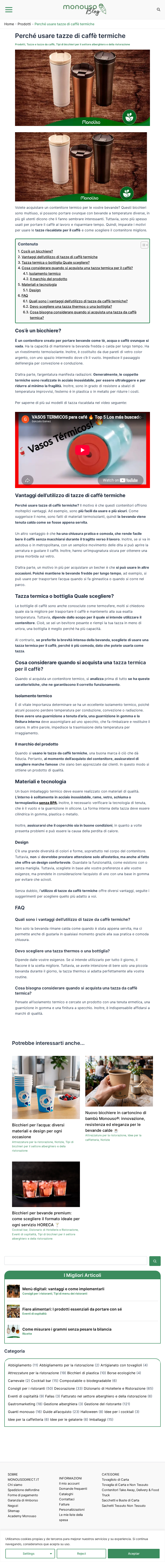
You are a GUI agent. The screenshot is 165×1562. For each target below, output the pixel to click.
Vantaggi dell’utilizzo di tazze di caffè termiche (60, 257)
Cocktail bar (20, 1229)
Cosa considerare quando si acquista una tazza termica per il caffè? (77, 268)
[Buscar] (155, 1261)
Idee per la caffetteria (25, 1419)
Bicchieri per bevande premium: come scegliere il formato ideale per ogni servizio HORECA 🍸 (46, 1218)
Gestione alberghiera (60, 1404)
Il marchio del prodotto (48, 279)
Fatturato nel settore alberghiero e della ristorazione (104, 1396)
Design (35, 290)
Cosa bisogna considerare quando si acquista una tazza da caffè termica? (83, 315)
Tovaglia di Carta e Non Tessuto (125, 1485)
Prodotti (24, 24)
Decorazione (64, 1388)
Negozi (13, 1506)
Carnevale (16, 1380)
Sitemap (14, 1511)
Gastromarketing (21, 1404)
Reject (81, 1553)
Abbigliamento (20, 1365)
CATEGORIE (110, 1474)
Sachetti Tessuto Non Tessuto (124, 1506)
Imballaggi (97, 1419)
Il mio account (69, 1483)
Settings (29, 1553)
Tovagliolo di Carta (115, 1480)
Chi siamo (15, 1485)
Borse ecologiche (121, 1373)
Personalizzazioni (71, 1510)
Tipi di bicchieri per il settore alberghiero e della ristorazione (93, 44)
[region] (82, 1546)
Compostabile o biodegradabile (85, 1380)
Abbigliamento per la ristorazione (66, 1365)
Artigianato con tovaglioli (121, 1365)
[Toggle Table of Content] (142, 245)
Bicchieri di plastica (83, 1373)
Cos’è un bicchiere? (37, 251)
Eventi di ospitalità (24, 1234)
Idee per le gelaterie (66, 1419)
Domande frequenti (73, 1489)
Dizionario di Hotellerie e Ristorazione (53, 1229)
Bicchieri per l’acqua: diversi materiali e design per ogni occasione (38, 1130)
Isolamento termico (45, 273)
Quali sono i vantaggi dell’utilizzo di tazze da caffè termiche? (78, 301)
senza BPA (48, 803)
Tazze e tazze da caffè (41, 44)
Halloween (89, 1412)
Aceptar (133, 1553)
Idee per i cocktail (119, 1412)
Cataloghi (66, 1494)
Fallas (49, 1396)
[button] (159, 10)
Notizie (59, 1142)
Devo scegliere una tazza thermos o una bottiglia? (71, 306)
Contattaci (66, 1499)
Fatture (64, 1504)
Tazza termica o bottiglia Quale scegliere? (56, 262)
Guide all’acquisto (57, 1412)
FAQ (24, 295)
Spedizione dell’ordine (23, 1490)
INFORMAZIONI (70, 1478)
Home (9, 24)
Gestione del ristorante (102, 1404)
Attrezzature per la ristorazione (32, 1142)
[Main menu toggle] (8, 9)
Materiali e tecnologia (39, 284)
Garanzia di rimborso (23, 1500)
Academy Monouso (22, 1516)
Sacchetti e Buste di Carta (120, 1500)
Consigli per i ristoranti (26, 1388)
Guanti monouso (21, 1412)
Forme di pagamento (23, 1495)
